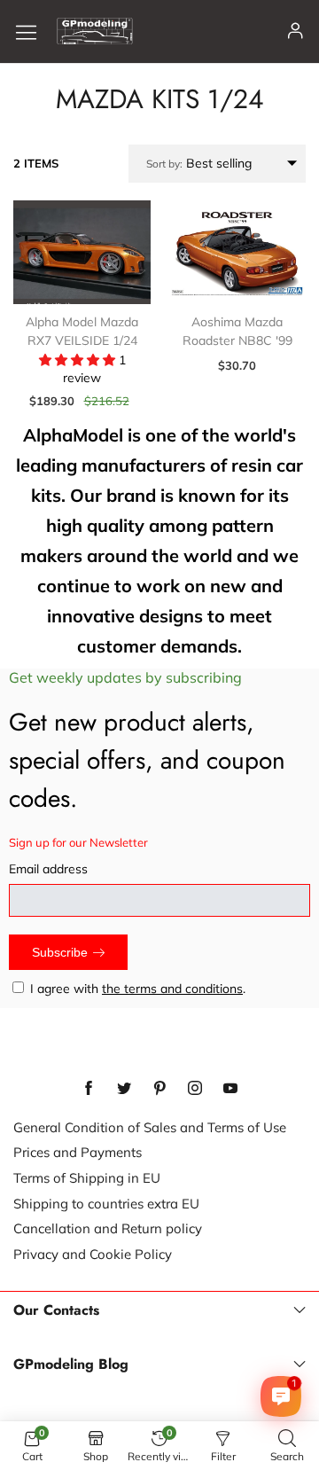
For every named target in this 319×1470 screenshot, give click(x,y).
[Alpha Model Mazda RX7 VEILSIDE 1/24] (82, 251)
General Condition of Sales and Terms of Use (149, 1127)
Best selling (199, 163)
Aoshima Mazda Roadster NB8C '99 (237, 331)
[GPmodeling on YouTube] (230, 1088)
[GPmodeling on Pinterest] (159, 1088)
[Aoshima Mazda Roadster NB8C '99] (237, 251)
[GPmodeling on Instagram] (194, 1088)
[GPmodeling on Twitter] (124, 1088)
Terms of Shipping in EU (86, 1177)
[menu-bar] (32, 31)
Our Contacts (56, 1310)
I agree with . (137, 989)
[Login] (295, 31)
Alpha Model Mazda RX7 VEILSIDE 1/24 (82, 331)
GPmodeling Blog (70, 1364)
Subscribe (60, 952)
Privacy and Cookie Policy (92, 1254)
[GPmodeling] (94, 31)
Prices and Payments (77, 1152)
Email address (48, 869)
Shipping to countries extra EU (106, 1203)
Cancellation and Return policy (107, 1228)
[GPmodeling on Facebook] (88, 1088)
